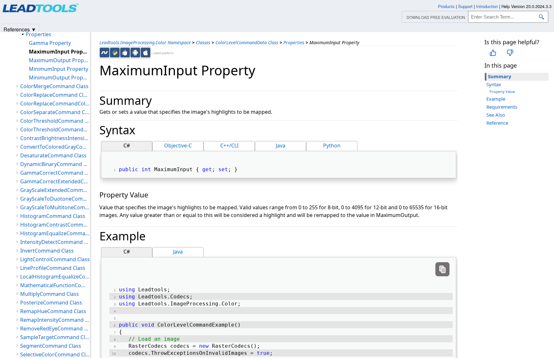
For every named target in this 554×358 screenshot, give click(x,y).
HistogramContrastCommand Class (55, 224)
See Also (495, 115)
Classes (203, 42)
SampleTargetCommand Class (55, 337)
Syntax (493, 84)
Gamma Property (50, 42)
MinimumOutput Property (59, 77)
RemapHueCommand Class (53, 311)
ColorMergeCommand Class (54, 86)
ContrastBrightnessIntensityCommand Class (55, 138)
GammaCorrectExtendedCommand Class (55, 181)
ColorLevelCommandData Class (246, 42)
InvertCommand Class (47, 250)
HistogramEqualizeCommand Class (55, 233)
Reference (497, 123)
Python (331, 145)
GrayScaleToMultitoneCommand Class (55, 207)
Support (465, 6)
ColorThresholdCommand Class (55, 120)
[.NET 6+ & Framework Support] (104, 52)
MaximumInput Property (59, 51)
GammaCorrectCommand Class (55, 172)
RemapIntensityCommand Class (55, 319)
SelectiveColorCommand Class (55, 354)
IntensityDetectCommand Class (55, 242)
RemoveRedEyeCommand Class (55, 328)
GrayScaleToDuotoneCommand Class (55, 198)
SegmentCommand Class (50, 345)
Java (280, 145)
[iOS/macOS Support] (145, 52)
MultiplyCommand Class (49, 293)
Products (446, 6)
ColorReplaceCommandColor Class (55, 103)
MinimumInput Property (58, 68)
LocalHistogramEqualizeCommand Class (55, 276)
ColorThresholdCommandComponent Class (55, 129)
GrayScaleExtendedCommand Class (55, 190)
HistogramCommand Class (52, 216)
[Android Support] (135, 52)
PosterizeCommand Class (51, 302)
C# (126, 145)
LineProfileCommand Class (52, 267)
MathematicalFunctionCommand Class (55, 285)
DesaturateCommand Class (53, 155)
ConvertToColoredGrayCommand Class (55, 146)
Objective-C (178, 145)
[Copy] (442, 269)
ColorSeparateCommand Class (55, 112)
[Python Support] (115, 52)
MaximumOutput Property (59, 60)
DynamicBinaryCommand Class (55, 164)
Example (495, 99)
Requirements (501, 107)
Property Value (502, 91)
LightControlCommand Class (55, 259)
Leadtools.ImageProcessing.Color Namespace (145, 42)
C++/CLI (229, 145)
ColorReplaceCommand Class (55, 94)
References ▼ (20, 29)
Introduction (487, 6)
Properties (293, 42)
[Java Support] (125, 52)
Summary (499, 76)
